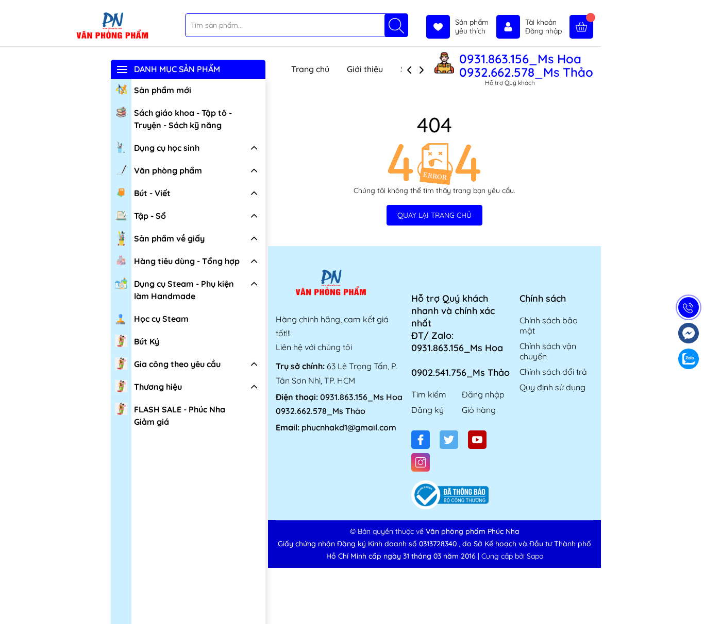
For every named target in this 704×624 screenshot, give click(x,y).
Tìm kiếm (428, 394)
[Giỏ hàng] (581, 27)
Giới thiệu (365, 69)
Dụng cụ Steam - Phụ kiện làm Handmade (184, 290)
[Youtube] (477, 439)
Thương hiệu (158, 387)
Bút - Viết (152, 193)
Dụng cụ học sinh (166, 148)
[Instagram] (420, 462)
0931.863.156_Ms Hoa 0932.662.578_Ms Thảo (526, 65)
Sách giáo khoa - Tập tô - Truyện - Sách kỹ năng (183, 119)
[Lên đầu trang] (692, 600)
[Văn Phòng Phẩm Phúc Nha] (112, 26)
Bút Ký (146, 341)
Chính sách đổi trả (553, 372)
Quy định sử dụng (552, 387)
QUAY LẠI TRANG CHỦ (434, 215)
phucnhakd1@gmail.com (348, 427)
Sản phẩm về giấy (169, 238)
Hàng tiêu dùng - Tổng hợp (187, 261)
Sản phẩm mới (162, 90)
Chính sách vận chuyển (547, 351)
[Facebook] (420, 439)
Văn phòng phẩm (168, 170)
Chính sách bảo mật (548, 325)
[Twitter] (449, 439)
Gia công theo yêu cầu (177, 364)
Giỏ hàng (479, 410)
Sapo (535, 556)
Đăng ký (427, 410)
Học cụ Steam (161, 319)
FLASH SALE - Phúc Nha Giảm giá (179, 415)
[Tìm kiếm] (396, 25)
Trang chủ (310, 69)
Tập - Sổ (150, 216)
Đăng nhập (483, 394)
